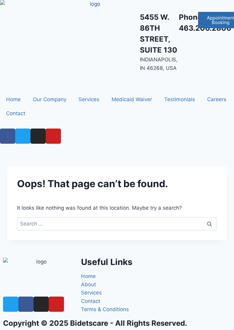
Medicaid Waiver (132, 99)
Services (89, 99)
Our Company (49, 99)
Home (13, 99)
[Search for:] (117, 224)
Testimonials (179, 99)
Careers (216, 99)
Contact (15, 113)
